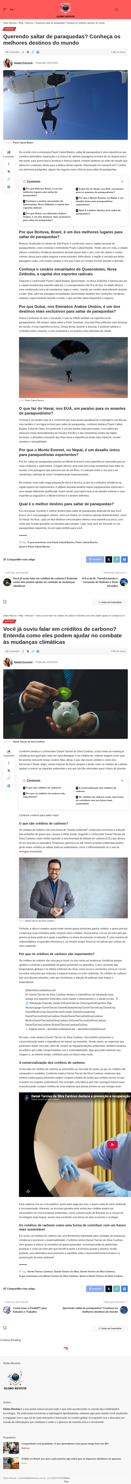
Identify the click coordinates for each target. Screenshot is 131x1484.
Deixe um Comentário (111, 602)
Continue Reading (10, 1340)
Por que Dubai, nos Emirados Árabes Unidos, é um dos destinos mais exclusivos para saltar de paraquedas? (47, 216)
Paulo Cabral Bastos (87, 542)
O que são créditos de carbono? (43, 787)
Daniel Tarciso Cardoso (40, 1271)
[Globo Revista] (65, 9)
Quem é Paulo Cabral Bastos (34, 546)
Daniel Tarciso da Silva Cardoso (97, 1271)
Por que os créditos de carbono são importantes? (44, 795)
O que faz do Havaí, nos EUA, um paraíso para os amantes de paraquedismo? (100, 190)
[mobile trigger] (6, 9)
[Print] (37, 52)
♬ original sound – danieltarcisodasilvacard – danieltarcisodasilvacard (65, 1029)
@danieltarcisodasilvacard (40, 990)
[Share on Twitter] (28, 52)
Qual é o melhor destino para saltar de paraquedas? (98, 212)
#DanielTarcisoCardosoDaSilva (69, 1024)
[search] (116, 9)
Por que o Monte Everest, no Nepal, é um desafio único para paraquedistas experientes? (99, 201)
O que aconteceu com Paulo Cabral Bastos (50, 542)
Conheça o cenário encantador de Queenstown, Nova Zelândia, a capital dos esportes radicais (46, 204)
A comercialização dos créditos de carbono (96, 789)
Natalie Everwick (23, 63)
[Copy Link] (33, 52)
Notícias (9, 29)
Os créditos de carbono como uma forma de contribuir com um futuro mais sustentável (99, 800)
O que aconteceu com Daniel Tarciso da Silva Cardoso (48, 1276)
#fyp (109, 1003)
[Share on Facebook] (23, 52)
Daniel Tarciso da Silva (66, 1271)
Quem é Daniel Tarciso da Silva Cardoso (101, 1276)
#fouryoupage (33, 1007)
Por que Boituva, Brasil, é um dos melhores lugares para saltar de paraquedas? (42, 192)
